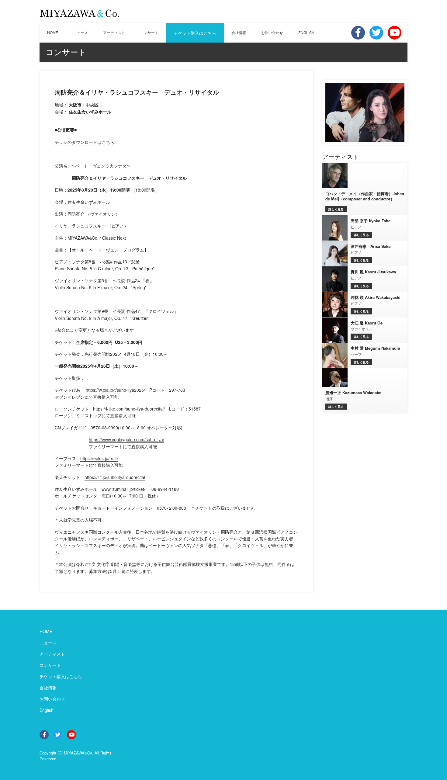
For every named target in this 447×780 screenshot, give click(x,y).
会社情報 (238, 32)
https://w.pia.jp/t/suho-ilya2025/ (115, 390)
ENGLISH (306, 32)
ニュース (80, 32)
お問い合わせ (272, 32)
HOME (52, 32)
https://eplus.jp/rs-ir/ (99, 458)
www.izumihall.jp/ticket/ (123, 489)
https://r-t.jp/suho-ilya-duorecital (115, 477)
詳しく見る (336, 209)
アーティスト (114, 32)
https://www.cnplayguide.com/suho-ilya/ (126, 439)
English (47, 710)
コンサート (149, 32)
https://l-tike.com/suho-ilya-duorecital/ (129, 409)
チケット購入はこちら (195, 33)
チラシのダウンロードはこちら (84, 142)
